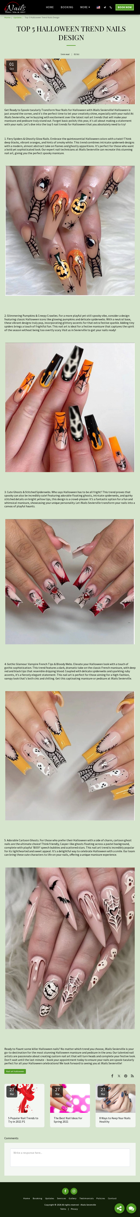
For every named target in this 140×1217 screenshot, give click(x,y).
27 (11, 1091)
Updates (17, 17)
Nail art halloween (15, 1071)
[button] (105, 7)
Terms (63, 1209)
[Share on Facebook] (112, 1076)
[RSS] (132, 1076)
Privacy (74, 1209)
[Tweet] (119, 1076)
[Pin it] (125, 1076)
